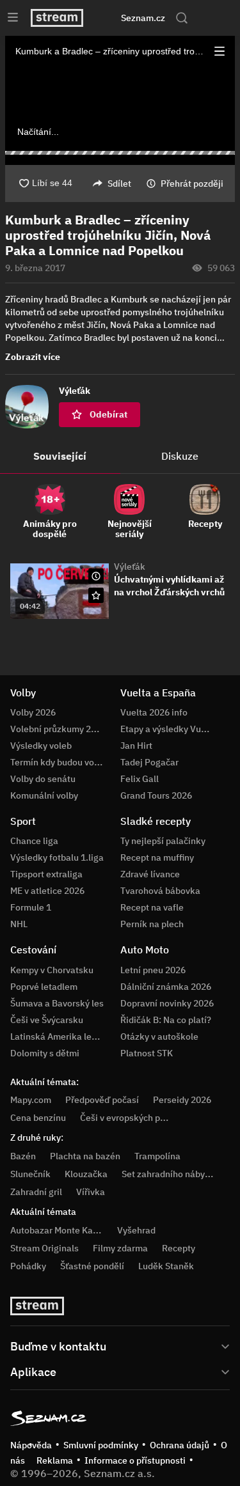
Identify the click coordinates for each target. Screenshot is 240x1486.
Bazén (23, 1156)
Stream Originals (44, 1248)
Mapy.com (30, 1100)
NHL (19, 924)
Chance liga (34, 841)
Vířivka (90, 1192)
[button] (219, 51)
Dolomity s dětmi (44, 1053)
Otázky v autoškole (159, 1036)
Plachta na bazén (85, 1156)
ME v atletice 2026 (47, 890)
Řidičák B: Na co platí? (165, 1020)
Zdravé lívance (150, 874)
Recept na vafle (152, 907)
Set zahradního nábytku (170, 1174)
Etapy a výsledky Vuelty (168, 729)
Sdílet (119, 183)
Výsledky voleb (41, 745)
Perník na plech (152, 924)
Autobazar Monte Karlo (57, 1230)
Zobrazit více (32, 357)
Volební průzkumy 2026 (58, 729)
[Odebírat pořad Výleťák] (96, 595)
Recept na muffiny (157, 857)
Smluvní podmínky (100, 1445)
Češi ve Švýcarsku (46, 1020)
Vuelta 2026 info (154, 712)
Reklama (54, 1460)
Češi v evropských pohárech (136, 1117)
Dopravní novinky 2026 (167, 1003)
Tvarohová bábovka (160, 890)
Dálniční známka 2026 (165, 986)
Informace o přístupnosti (135, 1460)
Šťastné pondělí (92, 1266)
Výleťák (129, 566)
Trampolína (157, 1156)
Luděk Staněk (166, 1266)
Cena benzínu (38, 1117)
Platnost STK (146, 1053)
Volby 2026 (33, 712)
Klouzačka (86, 1174)
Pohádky (28, 1266)
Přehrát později (192, 183)
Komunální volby (44, 795)
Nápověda (31, 1445)
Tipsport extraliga (46, 874)
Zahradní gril (36, 1192)
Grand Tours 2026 (156, 795)
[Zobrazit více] (120, 1345)
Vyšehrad (136, 1230)
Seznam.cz (143, 17)
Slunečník (30, 1174)
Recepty (178, 1248)
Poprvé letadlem (43, 986)
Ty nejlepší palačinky (162, 841)
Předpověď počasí (102, 1100)
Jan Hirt (136, 745)
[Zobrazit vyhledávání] (182, 18)
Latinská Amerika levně (58, 1036)
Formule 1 (30, 907)
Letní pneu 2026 (153, 970)
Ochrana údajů (179, 1445)
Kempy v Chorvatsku (51, 970)
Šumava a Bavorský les (57, 1003)
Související (59, 456)
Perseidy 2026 (182, 1100)
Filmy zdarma (120, 1248)
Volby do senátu (43, 779)
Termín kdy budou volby (58, 762)
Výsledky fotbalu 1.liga (57, 857)
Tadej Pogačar (149, 762)
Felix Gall (139, 779)
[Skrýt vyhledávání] (108, 18)
